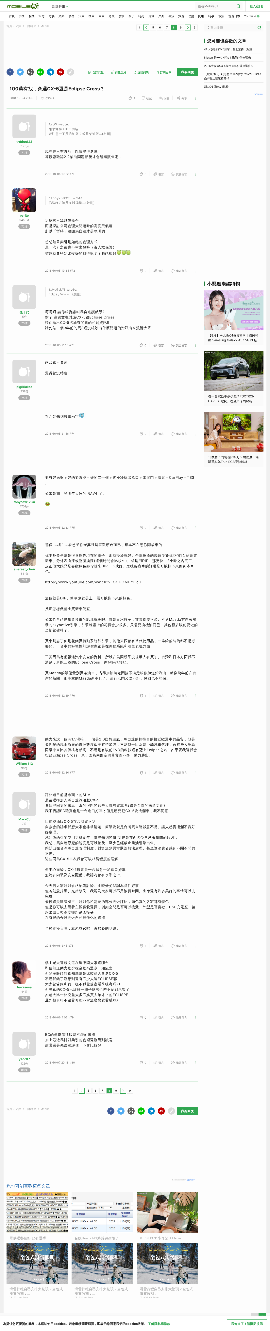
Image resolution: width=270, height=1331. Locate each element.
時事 (211, 16)
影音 (72, 16)
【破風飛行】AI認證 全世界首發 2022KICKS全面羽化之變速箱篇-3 (233, 76)
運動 (151, 16)
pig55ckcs (24, 387)
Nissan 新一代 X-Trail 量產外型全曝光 (227, 57)
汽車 (81, 16)
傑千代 (24, 312)
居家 (121, 16)
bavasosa (24, 987)
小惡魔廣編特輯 (223, 284)
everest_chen (24, 569)
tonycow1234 (24, 502)
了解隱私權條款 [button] (159, 1324)
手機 (22, 16)
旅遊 (181, 16)
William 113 (24, 764)
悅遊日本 (234, 16)
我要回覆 (187, 72)
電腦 (52, 16)
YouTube (250, 16)
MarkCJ (24, 819)
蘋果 (61, 16)
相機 (32, 16)
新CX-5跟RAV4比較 (216, 86)
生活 (171, 16)
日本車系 (31, 26)
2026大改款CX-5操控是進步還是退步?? (228, 65)
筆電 (41, 16)
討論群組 (58, 6)
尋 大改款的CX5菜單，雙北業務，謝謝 (228, 49)
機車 (91, 16)
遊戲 (111, 16)
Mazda (45, 26)
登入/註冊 (256, 6)
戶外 (161, 16)
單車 (101, 16)
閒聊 (201, 16)
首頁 (12, 16)
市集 (221, 16)
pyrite (24, 215)
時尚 (141, 16)
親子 (131, 16)
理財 (191, 16)
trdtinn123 (24, 142)
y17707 (24, 1059)
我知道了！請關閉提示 (247, 1324)
